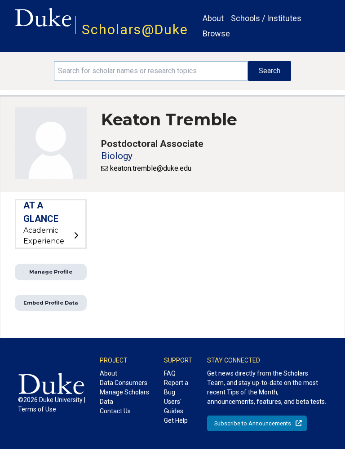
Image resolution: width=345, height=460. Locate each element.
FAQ (170, 373)
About (213, 18)
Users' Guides (173, 406)
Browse (216, 33)
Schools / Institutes (266, 18)
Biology (117, 155)
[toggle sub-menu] (76, 236)
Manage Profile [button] (50, 272)
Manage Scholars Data (124, 397)
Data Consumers (123, 382)
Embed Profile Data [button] (50, 303)
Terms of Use (37, 409)
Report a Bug (176, 387)
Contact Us (115, 411)
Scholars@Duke (135, 29)
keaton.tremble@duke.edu (150, 168)
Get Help (176, 420)
